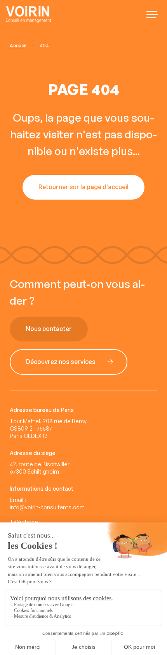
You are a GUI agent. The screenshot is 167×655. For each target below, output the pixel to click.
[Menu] (152, 14)
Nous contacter (49, 329)
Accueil (18, 45)
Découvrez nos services (61, 362)
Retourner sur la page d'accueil (83, 187)
